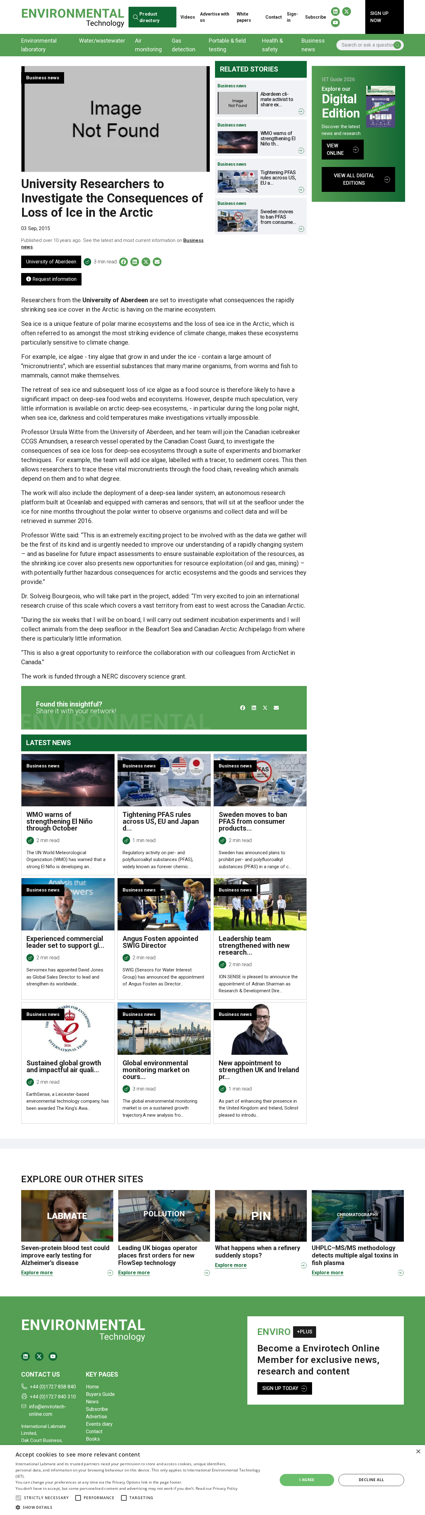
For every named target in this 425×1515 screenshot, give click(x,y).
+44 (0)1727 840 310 (53, 1397)
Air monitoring (148, 45)
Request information (54, 279)
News (92, 1402)
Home (92, 1387)
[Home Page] (72, 17)
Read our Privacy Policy (217, 1488)
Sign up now (379, 17)
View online (335, 149)
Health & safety (272, 45)
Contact (273, 17)
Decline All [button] (371, 1479)
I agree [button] (307, 1479)
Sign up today (280, 1388)
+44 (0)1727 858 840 (53, 1387)
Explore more (37, 1273)
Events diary (99, 1424)
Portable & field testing (227, 45)
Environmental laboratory (39, 45)
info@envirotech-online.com (47, 1410)
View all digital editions (354, 179)
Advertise (96, 1417)
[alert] (212, 1480)
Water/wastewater (102, 40)
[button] (18, 1498)
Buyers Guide (100, 1394)
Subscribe (315, 17)
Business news (313, 45)
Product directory (149, 16)
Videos (187, 17)
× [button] (418, 1451)
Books (93, 1439)
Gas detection (183, 45)
